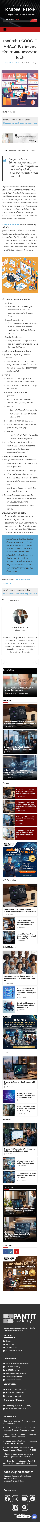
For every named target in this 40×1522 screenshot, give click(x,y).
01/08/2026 (9, 1087)
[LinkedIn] (14, 112)
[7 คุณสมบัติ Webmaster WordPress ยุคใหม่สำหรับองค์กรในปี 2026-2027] (20, 1135)
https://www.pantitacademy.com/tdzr (20, 123)
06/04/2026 (21, 837)
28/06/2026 (9, 983)
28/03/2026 (22, 997)
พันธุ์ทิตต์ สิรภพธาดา (12, 63)
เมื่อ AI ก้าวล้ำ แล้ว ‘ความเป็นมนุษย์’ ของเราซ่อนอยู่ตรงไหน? (19, 1422)
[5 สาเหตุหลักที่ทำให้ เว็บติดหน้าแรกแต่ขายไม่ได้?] (20, 1068)
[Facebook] (8, 112)
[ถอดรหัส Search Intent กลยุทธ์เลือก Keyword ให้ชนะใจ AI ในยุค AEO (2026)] (9, 1096)
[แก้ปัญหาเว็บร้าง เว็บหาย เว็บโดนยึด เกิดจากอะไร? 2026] (9, 1163)
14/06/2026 (21, 1113)
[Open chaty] (34, 1516)
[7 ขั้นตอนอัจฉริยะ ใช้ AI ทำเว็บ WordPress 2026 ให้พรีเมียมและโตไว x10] (9, 1177)
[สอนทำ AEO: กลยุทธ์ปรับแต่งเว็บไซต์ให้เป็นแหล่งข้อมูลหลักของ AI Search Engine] (9, 1110)
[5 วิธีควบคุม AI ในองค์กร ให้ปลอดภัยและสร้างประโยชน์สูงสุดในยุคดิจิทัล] (9, 820)
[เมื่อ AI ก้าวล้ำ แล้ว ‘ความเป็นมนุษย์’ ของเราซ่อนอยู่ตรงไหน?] (20, 685)
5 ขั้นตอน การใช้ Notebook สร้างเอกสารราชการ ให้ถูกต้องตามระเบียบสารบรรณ (18, 1455)
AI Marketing (14, 600)
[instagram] (10, 1251)
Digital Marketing (29, 63)
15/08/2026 (21, 810)
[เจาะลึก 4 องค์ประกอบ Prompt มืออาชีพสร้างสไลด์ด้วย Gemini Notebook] (9, 923)
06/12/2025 (21, 1010)
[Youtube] (24, 1498)
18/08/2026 (9, 726)
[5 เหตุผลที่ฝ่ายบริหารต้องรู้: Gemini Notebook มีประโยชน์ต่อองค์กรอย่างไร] (20, 742)
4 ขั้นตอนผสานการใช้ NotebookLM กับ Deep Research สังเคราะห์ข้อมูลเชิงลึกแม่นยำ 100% (20, 1449)
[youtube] (16, 1251)
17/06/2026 (21, 823)
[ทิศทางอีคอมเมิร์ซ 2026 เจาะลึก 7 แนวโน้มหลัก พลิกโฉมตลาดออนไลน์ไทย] (9, 1006)
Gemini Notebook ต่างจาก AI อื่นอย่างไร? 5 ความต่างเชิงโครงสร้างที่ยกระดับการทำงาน (19, 1429)
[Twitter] (11, 112)
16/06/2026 (21, 1100)
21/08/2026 (24, 693)
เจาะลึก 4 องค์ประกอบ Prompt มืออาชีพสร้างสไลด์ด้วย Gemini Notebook (19, 1435)
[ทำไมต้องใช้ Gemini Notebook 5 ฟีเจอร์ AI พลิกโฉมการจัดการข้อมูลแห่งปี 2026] (20, 1203)
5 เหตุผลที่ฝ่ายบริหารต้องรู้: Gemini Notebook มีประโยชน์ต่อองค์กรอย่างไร (20, 1442)
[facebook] (5, 1251)
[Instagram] (15, 1498)
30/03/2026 (22, 1180)
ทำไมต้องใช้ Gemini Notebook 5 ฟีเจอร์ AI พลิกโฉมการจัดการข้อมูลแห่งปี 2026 (19, 1462)
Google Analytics (10, 224)
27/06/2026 (22, 1165)
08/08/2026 (9, 1154)
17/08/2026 (9, 777)
